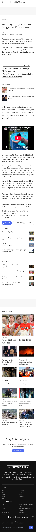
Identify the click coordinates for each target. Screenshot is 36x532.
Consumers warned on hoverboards (16, 66)
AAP (3, 33)
